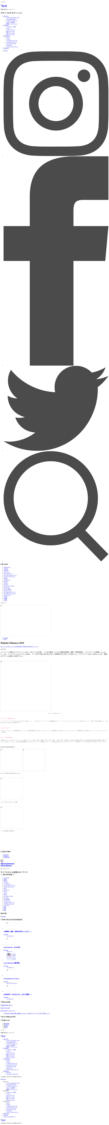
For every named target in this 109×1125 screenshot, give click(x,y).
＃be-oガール (7, 567)
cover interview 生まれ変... (12, 947)
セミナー (6, 897)
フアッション (7, 900)
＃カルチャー (7, 579)
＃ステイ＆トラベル (9, 586)
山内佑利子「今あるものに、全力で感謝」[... (18, 994)
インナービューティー (12, 46)
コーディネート (11, 29)
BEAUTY (6, 16)
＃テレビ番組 (7, 589)
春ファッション (11, 31)
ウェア (8, 28)
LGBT (5, 639)
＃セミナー (6, 587)
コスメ (5, 894)
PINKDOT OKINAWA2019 (24, 646)
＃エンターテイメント (9, 576)
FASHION (6, 25)
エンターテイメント (12, 42)
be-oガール (6, 878)
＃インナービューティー (10, 575)
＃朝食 (5, 600)
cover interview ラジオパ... (12, 978)
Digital (5, 1008)
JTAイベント (10, 646)
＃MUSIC (6, 570)
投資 (5, 908)
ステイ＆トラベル (11, 43)
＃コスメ (6, 584)
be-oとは (9, 1072)
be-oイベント (4, 646)
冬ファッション (11, 34)
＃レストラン (7, 595)
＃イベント (6, 572)
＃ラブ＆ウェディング (9, 593)
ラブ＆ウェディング (12, 40)
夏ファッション (11, 33)
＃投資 (5, 598)
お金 (5, 888)
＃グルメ (6, 582)
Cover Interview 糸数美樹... (12, 963)
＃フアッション (8, 590)
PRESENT (6, 48)
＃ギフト (6, 581)
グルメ (8, 39)
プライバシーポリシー (12, 1074)
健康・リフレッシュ (12, 23)
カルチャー (9, 45)
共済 (5, 907)
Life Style (6, 638)
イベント (6, 882)
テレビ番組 (6, 899)
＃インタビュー (8, 573)
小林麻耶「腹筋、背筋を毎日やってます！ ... (18, 931)
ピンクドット (34, 646)
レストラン (6, 905)
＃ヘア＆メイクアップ (9, 592)
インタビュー (7, 883)
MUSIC (5, 880)
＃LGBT (6, 568)
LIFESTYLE (7, 36)
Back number (8, 1010)
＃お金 (5, 578)
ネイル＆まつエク (11, 19)
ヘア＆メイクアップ (12, 20)
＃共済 (5, 596)
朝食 (5, 910)
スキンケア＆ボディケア (13, 17)
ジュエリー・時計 (11, 26)
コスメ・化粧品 (11, 22)
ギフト (8, 37)
